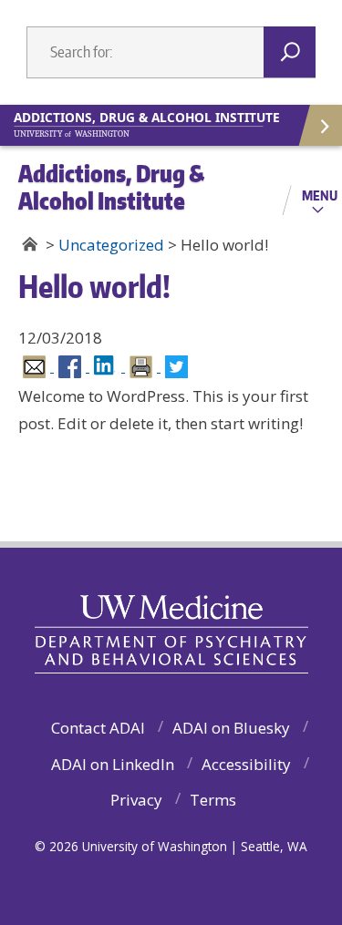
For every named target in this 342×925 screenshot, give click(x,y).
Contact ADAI (98, 727)
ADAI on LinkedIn (112, 764)
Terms (213, 799)
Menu (319, 195)
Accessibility (246, 764)
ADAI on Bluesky (231, 727)
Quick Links (319, 125)
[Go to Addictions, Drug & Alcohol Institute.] (29, 244)
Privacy (136, 799)
